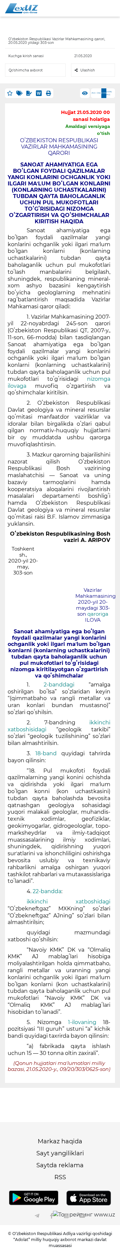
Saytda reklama (60, 1165)
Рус (94, 93)
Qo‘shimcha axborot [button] (26, 70)
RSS (60, 1177)
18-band (46, 753)
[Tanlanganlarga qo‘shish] (10, 93)
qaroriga (97, 614)
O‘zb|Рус (109, 93)
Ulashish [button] (87, 70)
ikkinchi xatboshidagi (68, 901)
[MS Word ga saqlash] (39, 93)
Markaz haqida (60, 1141)
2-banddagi (59, 684)
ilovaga (17, 386)
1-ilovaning (82, 1022)
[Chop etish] (48, 93)
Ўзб (99, 93)
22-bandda (47, 891)
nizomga (98, 379)
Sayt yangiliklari (60, 1153)
